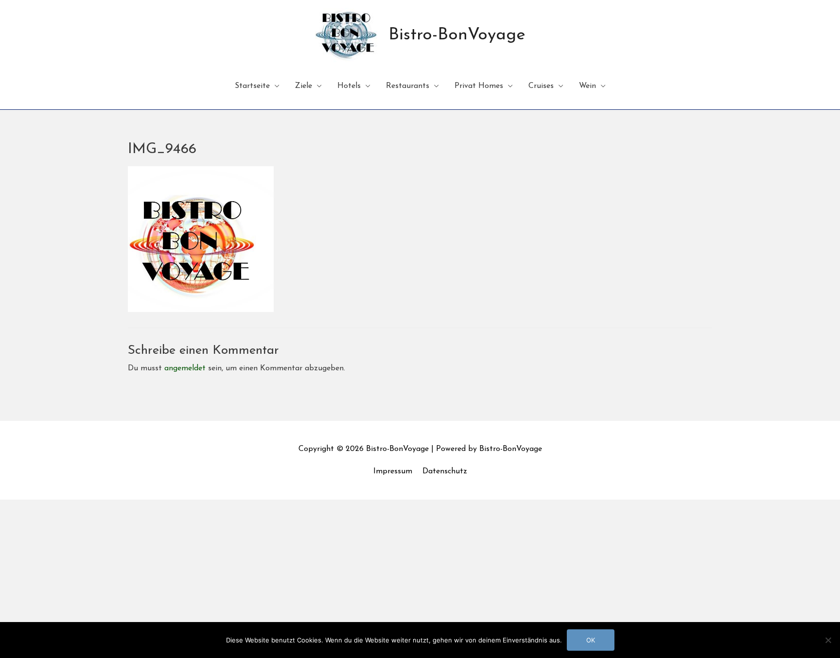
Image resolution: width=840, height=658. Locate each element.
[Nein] (828, 640)
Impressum (392, 471)
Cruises (541, 86)
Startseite (252, 86)
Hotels (349, 86)
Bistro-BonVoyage (456, 35)
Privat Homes (479, 86)
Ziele (303, 86)
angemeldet (185, 368)
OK (590, 640)
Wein (587, 86)
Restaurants (407, 86)
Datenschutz (444, 471)
